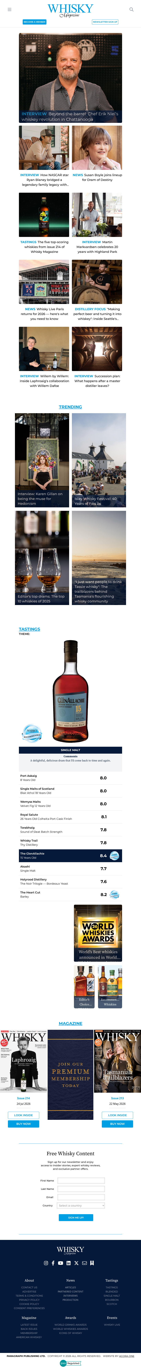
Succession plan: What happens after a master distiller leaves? (97, 381)
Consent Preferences (29, 1308)
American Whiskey (29, 1337)
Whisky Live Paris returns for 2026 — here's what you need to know (44, 314)
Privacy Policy (29, 1299)
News (78, 175)
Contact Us (29, 1287)
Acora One (126, 1356)
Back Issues (29, 1328)
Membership (28, 1333)
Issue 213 (117, 1098)
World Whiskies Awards (70, 1328)
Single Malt (112, 1295)
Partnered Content (70, 1291)
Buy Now (23, 1124)
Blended (112, 1291)
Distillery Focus (90, 309)
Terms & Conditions (29, 1295)
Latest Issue (29, 1324)
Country (48, 1205)
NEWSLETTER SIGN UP (105, 22)
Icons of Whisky (70, 1333)
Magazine (70, 1023)
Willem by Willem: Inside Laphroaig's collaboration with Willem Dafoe (44, 381)
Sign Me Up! (76, 1217)
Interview (29, 175)
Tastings (28, 242)
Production (70, 1299)
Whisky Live (112, 1324)
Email (49, 1197)
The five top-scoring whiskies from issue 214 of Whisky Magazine (46, 247)
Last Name (47, 1188)
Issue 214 (23, 1098)
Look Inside (23, 1115)
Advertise (29, 1291)
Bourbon (111, 1299)
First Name (47, 1180)
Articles (70, 1287)
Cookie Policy (29, 1304)
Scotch (112, 1304)
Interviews (70, 1295)
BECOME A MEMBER (34, 22)
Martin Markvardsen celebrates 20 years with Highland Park (97, 247)
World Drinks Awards (71, 1324)
